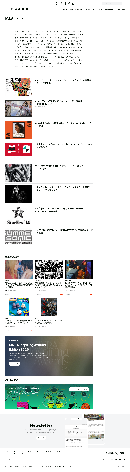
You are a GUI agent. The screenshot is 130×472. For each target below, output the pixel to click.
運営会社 (17, 466)
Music (16, 451)
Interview (87, 9)
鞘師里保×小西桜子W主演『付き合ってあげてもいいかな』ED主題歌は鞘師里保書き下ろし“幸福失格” (19, 285)
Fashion (22, 454)
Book (44, 451)
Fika (15, 459)
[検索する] (104, 3)
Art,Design (22, 451)
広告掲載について (32, 466)
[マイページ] (9, 3)
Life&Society (51, 451)
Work (58, 451)
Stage (39, 451)
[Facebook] (19, 9)
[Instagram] (16, 9)
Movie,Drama (32, 451)
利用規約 (68, 466)
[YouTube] (23, 9)
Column (94, 9)
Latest (65, 9)
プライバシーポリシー (59, 466)
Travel (16, 454)
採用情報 (23, 466)
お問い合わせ (48, 466)
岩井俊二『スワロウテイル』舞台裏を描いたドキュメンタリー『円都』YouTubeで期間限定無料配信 (78, 285)
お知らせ (41, 466)
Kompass (21, 459)
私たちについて (9, 466)
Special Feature (109, 9)
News (71, 9)
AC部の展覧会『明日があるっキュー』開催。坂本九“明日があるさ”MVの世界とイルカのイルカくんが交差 (49, 285)
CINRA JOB (121, 9)
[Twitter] (12, 9)
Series (100, 9)
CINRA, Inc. (115, 453)
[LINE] (27, 9)
